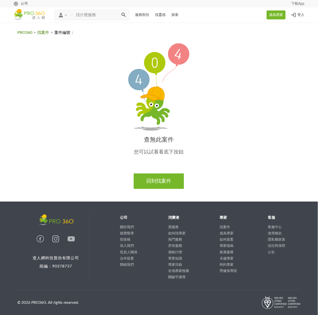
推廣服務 (227, 252)
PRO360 (24, 33)
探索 (174, 15)
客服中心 (275, 227)
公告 (271, 252)
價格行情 (175, 252)
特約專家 (227, 264)
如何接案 (227, 239)
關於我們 (127, 227)
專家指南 (227, 246)
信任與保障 (276, 246)
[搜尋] (123, 15)
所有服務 (175, 246)
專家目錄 (175, 264)
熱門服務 (175, 239)
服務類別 (142, 15)
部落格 (125, 239)
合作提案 (127, 258)
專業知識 (175, 258)
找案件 (43, 33)
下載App (297, 3)
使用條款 (275, 233)
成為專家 (276, 15)
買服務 (173, 227)
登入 (300, 15)
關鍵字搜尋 (177, 277)
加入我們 (127, 246)
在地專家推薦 (178, 271)
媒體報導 (127, 233)
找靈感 (160, 15)
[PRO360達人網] (41, 241)
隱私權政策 (276, 239)
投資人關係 (128, 252)
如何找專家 (177, 233)
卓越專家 (227, 258)
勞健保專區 (228, 271)
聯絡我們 (127, 264)
